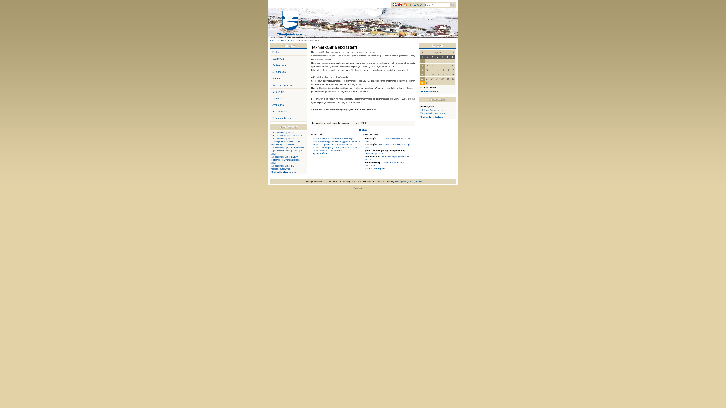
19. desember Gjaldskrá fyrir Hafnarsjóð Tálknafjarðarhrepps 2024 (286, 160)
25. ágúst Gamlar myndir (431, 110)
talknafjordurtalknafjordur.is (408, 181)
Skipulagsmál (279, 72)
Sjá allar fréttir (320, 153)
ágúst (437, 52)
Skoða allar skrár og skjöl (283, 172)
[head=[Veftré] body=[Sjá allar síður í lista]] (410, 5)
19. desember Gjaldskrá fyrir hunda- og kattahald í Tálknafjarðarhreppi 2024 (288, 151)
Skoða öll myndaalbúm (431, 117)
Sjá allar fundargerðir (375, 169)
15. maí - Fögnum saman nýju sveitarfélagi (332, 144)
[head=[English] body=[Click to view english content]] (400, 4)
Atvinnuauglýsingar (282, 118)
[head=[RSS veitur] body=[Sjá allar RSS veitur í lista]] (405, 4)
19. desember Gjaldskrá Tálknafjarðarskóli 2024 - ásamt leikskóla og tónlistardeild (285, 142)
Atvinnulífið (278, 105)
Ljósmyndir (278, 91)
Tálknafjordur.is (277, 40)
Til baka (363, 129)
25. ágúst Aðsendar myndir (432, 113)
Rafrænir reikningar (282, 85)
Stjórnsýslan (278, 58)
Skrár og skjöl (279, 65)
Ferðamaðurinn (280, 111)
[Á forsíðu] (290, 23)
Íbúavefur (277, 98)
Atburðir (276, 78)
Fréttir (289, 40)
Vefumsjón (358, 188)
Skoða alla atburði (429, 91)
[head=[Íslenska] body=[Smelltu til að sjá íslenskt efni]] (395, 4)
